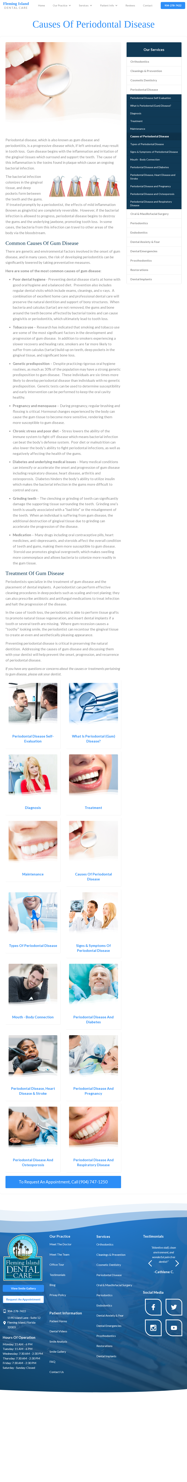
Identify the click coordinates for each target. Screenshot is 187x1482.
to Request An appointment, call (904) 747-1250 (63, 1181)
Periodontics (139, 223)
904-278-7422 (16, 1311)
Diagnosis (135, 113)
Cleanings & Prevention (146, 71)
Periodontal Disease (144, 89)
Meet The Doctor (60, 1244)
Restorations (139, 269)
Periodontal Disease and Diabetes (149, 167)
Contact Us (56, 1372)
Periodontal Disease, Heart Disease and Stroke (152, 176)
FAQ (52, 1361)
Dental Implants (141, 279)
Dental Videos (58, 1331)
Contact (147, 5)
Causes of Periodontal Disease (149, 136)
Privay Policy (57, 1295)
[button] (62, 5)
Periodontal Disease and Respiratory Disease (151, 203)
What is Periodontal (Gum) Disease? (150, 105)
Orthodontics (139, 61)
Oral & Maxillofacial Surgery (149, 213)
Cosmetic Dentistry (143, 80)
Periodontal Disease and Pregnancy (150, 186)
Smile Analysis (58, 1341)
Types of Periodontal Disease (147, 144)
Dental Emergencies (143, 251)
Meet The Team (59, 1254)
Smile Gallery (57, 1351)
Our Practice (60, 5)
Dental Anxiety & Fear (145, 241)
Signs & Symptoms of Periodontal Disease (154, 151)
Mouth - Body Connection (145, 159)
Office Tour (56, 1264)
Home (41, 5)
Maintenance (137, 128)
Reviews (130, 5)
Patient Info (107, 5)
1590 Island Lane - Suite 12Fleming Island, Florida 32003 (24, 1322)
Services (84, 5)
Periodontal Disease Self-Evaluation (150, 97)
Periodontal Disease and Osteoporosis (152, 193)
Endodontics (139, 232)
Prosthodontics (141, 260)
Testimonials (57, 1274)
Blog (52, 1285)
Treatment (136, 121)
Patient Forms (58, 1321)
